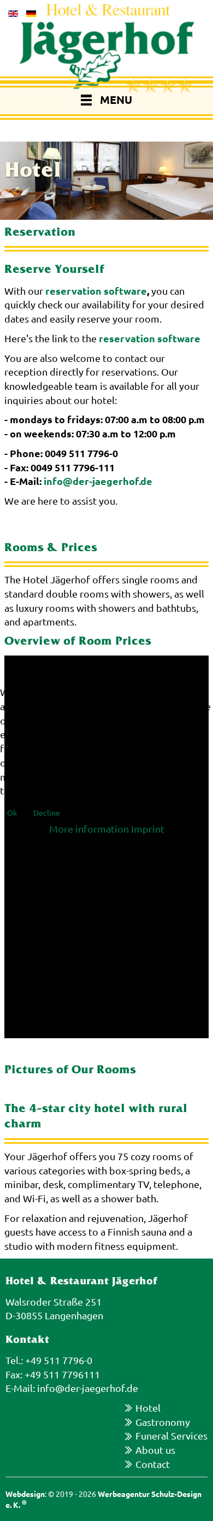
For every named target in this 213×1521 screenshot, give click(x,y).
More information (89, 828)
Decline (46, 812)
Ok (12, 812)
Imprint (147, 828)
